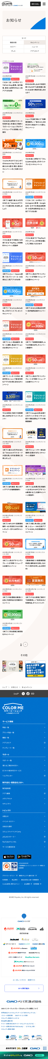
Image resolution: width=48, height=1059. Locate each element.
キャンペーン (34, 42)
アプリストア (34, 51)
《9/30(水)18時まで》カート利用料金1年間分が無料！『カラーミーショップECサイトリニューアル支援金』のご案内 (12, 126)
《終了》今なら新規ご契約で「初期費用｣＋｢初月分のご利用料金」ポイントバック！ (35, 600)
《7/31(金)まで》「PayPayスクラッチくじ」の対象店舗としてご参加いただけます (35, 241)
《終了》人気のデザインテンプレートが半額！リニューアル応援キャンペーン (35, 277)
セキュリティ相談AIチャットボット (10, 1018)
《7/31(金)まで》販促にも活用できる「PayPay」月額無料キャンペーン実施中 (12, 243)
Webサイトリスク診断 (21, 1015)
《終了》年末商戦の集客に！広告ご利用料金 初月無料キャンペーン (12, 600)
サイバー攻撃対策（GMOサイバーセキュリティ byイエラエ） (17, 1024)
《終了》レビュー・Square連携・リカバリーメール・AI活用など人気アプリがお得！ (12, 277)
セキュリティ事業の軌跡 (8, 1029)
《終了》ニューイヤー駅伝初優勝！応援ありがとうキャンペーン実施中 (35, 453)
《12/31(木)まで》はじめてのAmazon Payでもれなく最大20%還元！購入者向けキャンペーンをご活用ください (12, 166)
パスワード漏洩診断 (7, 1015)
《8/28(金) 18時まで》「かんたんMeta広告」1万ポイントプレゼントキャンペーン (35, 161)
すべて (24, 38)
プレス (13, 51)
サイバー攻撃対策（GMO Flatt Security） (12, 1026)
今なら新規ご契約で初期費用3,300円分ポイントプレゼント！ (12, 416)
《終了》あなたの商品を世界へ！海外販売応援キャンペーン (35, 311)
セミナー (13, 47)
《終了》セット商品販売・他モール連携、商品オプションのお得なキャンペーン (12, 345)
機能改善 (13, 42)
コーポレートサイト (19, 980)
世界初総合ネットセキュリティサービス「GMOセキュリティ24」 (18, 1013)
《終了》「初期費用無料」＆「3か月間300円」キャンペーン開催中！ (35, 345)
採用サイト (31, 980)
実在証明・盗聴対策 (7, 1021)
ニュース (35, 47)
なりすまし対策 (30, 1026)
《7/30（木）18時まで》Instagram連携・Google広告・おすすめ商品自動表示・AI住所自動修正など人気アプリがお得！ (35, 206)
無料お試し (35, 4)
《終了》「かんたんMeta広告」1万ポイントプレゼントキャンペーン (12, 311)
